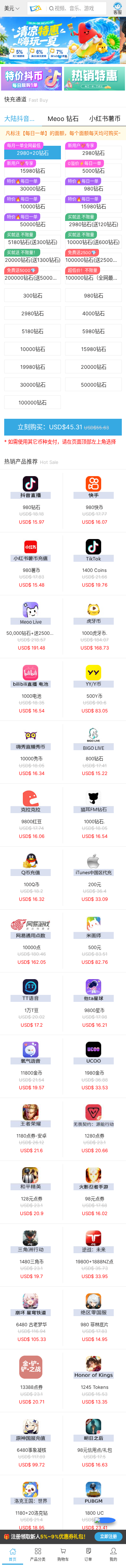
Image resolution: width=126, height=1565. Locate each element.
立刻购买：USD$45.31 (63, 427)
